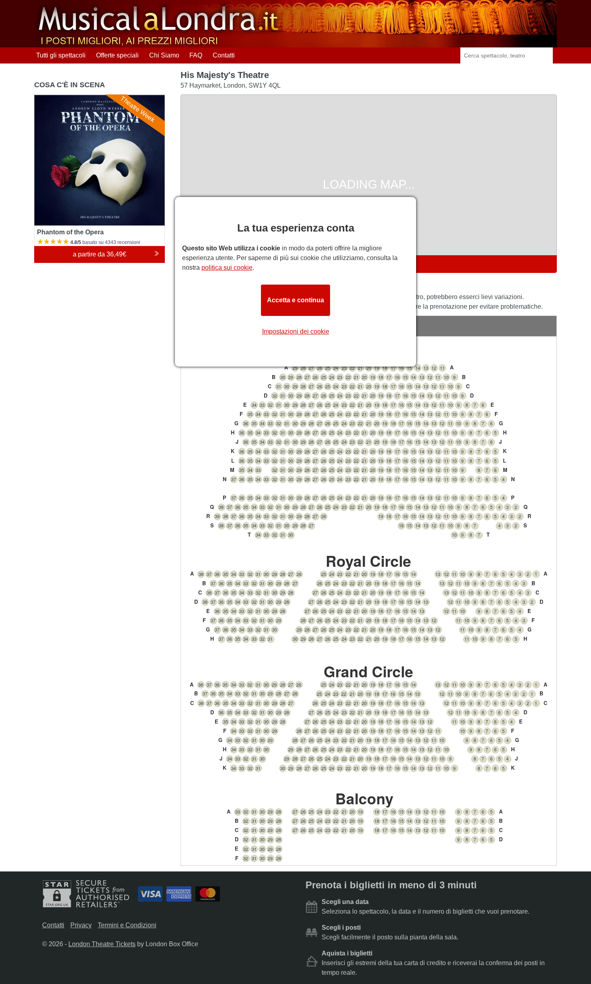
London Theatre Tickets (101, 944)
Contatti (224, 55)
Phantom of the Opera (66, 98)
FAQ (195, 55)
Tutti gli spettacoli (61, 55)
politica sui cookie (226, 267)
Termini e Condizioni (127, 925)
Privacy (81, 925)
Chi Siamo (164, 55)
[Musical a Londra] (159, 43)
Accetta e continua (295, 300)
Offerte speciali (117, 55)
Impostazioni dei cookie (295, 331)
